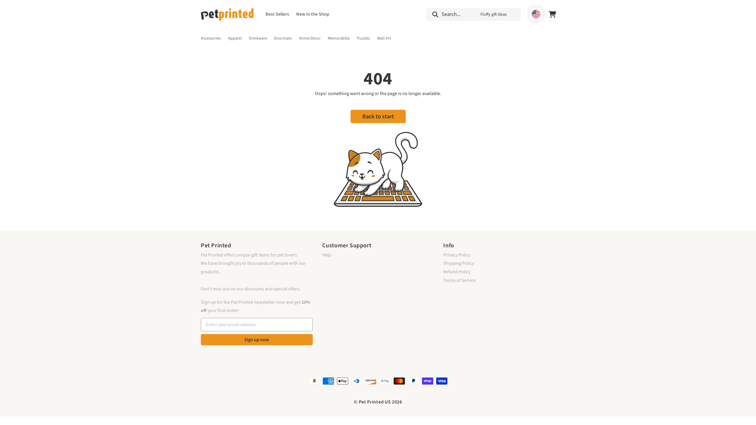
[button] (473, 14)
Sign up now (256, 339)
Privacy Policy (456, 255)
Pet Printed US (375, 402)
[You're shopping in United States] (536, 14)
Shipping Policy (458, 263)
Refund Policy (456, 272)
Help (326, 255)
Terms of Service (459, 280)
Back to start (378, 116)
